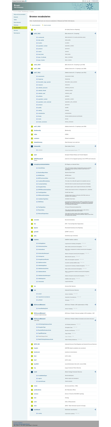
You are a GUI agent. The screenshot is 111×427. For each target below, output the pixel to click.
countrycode (41, 37)
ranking (40, 110)
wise (35, 405)
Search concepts (47, 25)
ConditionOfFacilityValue (44, 181)
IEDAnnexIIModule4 (39, 318)
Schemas (16, 25)
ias (35, 286)
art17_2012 (37, 72)
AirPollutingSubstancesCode (45, 324)
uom (35, 401)
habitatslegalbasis (42, 265)
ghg (35, 235)
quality (39, 107)
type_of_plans (41, 60)
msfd (35, 372)
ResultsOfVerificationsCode (44, 330)
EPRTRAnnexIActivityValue (44, 189)
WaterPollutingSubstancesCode (45, 339)
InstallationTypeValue (43, 198)
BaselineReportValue (43, 172)
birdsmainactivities (42, 246)
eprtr (35, 154)
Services (16, 30)
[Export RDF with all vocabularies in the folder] (95, 34)
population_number (42, 45)
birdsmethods (41, 249)
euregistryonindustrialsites (41, 164)
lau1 (35, 356)
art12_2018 (37, 64)
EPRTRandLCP (38, 158)
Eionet (19, 11)
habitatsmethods (42, 271)
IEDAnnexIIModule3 (39, 313)
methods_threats (42, 90)
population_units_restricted (44, 102)
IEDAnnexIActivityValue (43, 195)
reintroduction (41, 113)
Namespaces (17, 33)
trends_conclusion (42, 121)
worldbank (37, 409)
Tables (15, 19)
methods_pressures (42, 87)
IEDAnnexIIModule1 (39, 304)
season (40, 51)
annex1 (40, 293)
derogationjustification (43, 259)
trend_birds (41, 54)
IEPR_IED (37, 344)
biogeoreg (40, 79)
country (40, 413)
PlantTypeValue (41, 207)
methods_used (41, 93)
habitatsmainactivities (43, 268)
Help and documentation (19, 14)
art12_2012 (37, 33)
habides (36, 239)
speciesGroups (41, 381)
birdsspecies (41, 256)
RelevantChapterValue (43, 213)
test (35, 397)
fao (35, 223)
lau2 (35, 360)
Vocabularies (17, 27)
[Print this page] (88, 1)
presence (40, 48)
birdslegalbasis (41, 243)
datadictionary (38, 142)
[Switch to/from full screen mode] (90, 1)
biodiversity (37, 130)
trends (39, 119)
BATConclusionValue (43, 178)
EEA (20, 1)
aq (34, 29)
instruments (41, 281)
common (36, 138)
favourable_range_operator (44, 82)
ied (35, 290)
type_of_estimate (42, 57)
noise (35, 386)
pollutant (40, 300)
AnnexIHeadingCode (43, 308)
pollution (40, 96)
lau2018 (36, 364)
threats (39, 116)
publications (37, 389)
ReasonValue (41, 210)
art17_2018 (37, 126)
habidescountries (42, 262)
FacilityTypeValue (42, 192)
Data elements (17, 22)
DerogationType (42, 327)
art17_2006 (37, 68)
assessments (41, 76)
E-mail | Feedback (18, 422)
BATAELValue (41, 175)
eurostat (36, 219)
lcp (35, 368)
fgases (36, 227)
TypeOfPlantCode (42, 333)
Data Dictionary (25, 11)
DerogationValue (42, 186)
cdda (35, 134)
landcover (37, 352)
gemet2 (36, 231)
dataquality (37, 146)
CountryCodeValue (42, 183)
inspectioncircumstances (44, 296)
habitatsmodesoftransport (44, 275)
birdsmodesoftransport (43, 253)
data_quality (41, 40)
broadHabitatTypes (42, 375)
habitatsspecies (41, 278)
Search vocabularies (36, 25)
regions (40, 378)
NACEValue (40, 201)
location (40, 43)
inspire (36, 348)
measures (40, 84)
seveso (36, 393)
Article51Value (41, 168)
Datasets (16, 17)
